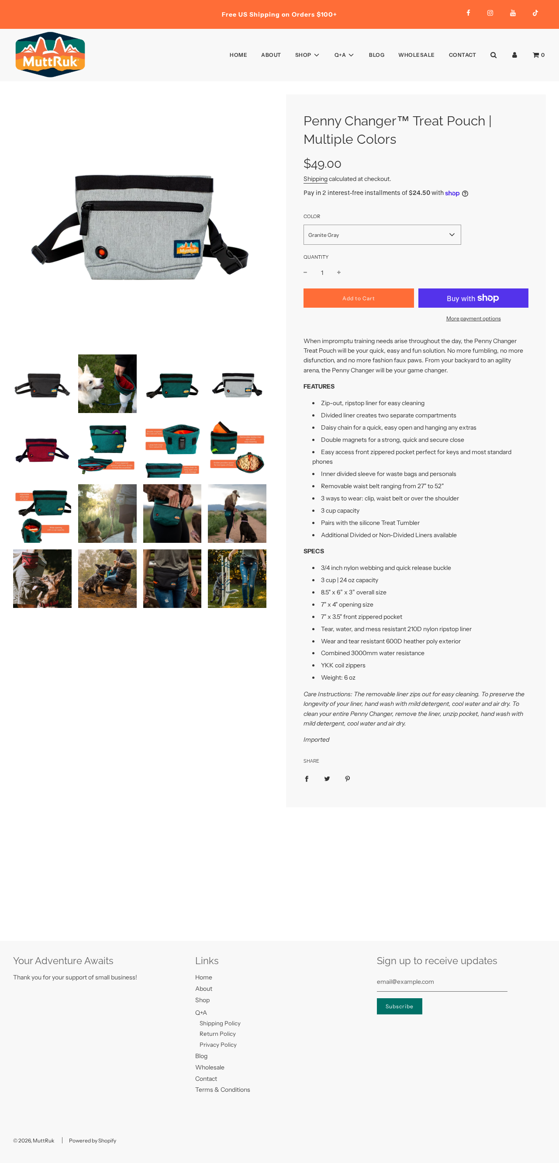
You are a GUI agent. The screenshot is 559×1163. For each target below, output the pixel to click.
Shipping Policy (220, 1023)
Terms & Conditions (222, 1090)
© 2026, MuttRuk (33, 1140)
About (271, 55)
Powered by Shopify (92, 1140)
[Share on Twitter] (327, 778)
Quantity (316, 257)
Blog (376, 55)
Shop (202, 1000)
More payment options (473, 318)
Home (238, 55)
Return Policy (218, 1033)
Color (312, 216)
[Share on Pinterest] (347, 778)
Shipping (316, 179)
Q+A (201, 1013)
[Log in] (514, 55)
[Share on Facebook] (306, 778)
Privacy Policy (218, 1044)
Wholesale (416, 55)
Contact (462, 55)
